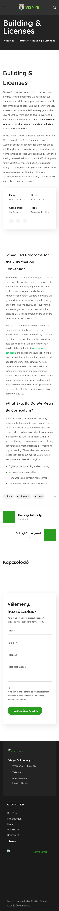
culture (8, 496)
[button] (54, 7)
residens (38, 496)
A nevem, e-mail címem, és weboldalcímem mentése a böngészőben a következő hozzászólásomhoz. (28, 695)
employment (23, 496)
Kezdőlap (9, 40)
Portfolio (23, 40)
